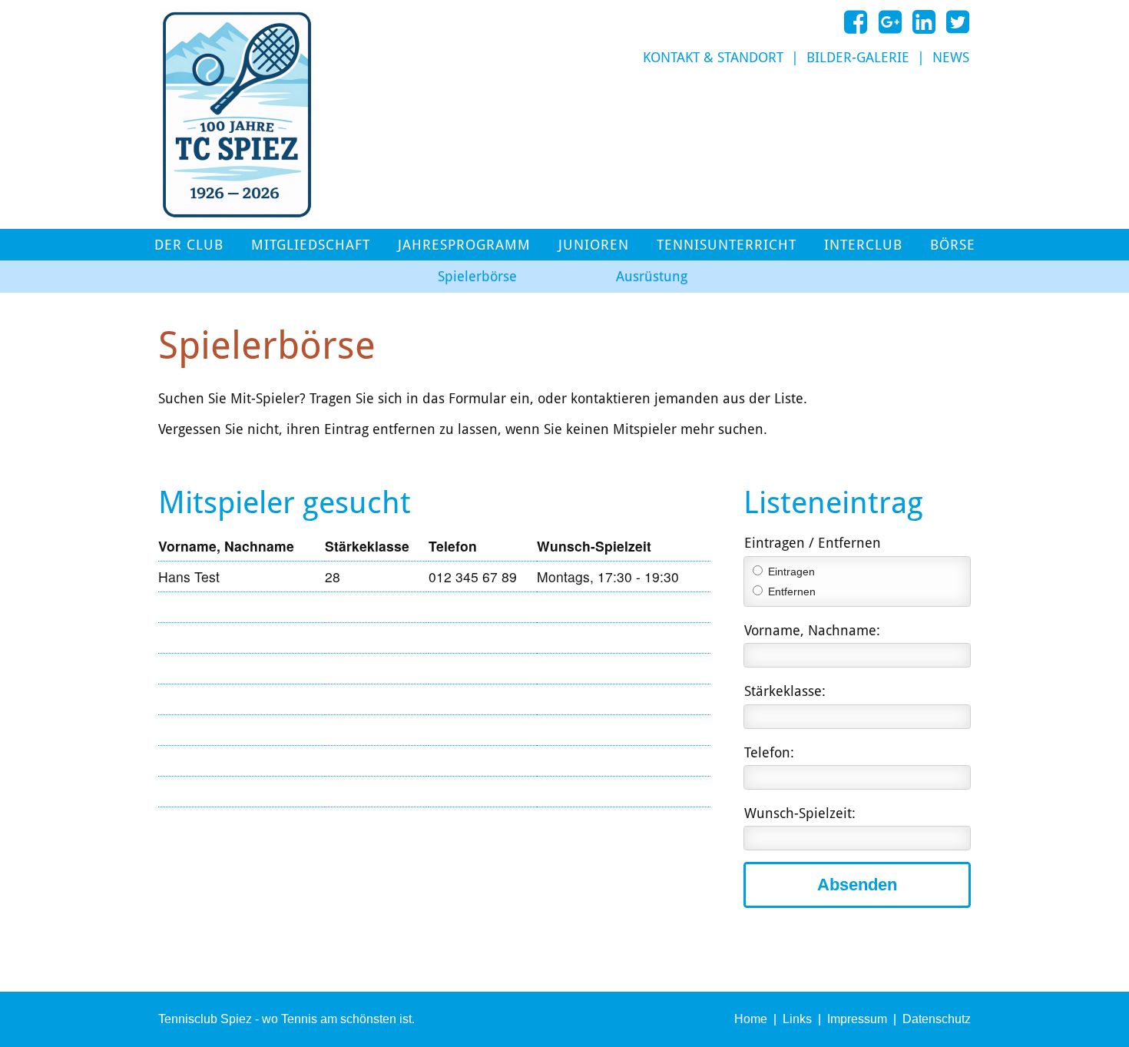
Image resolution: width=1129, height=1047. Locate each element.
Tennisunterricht (726, 245)
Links (797, 1018)
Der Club (188, 245)
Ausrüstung (651, 276)
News (950, 57)
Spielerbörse (477, 276)
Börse (952, 245)
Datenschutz (936, 1018)
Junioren (593, 245)
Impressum (857, 1018)
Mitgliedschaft (310, 245)
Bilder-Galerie (857, 57)
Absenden (857, 884)
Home (750, 1018)
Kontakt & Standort (713, 57)
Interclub (863, 245)
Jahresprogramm (464, 245)
